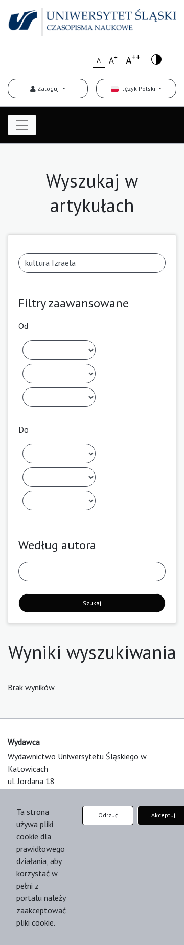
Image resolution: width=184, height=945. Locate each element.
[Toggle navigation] (22, 125)
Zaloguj (48, 88)
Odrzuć (108, 815)
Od (23, 326)
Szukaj (92, 603)
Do (23, 429)
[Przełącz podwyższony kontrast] (156, 58)
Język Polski (138, 88)
